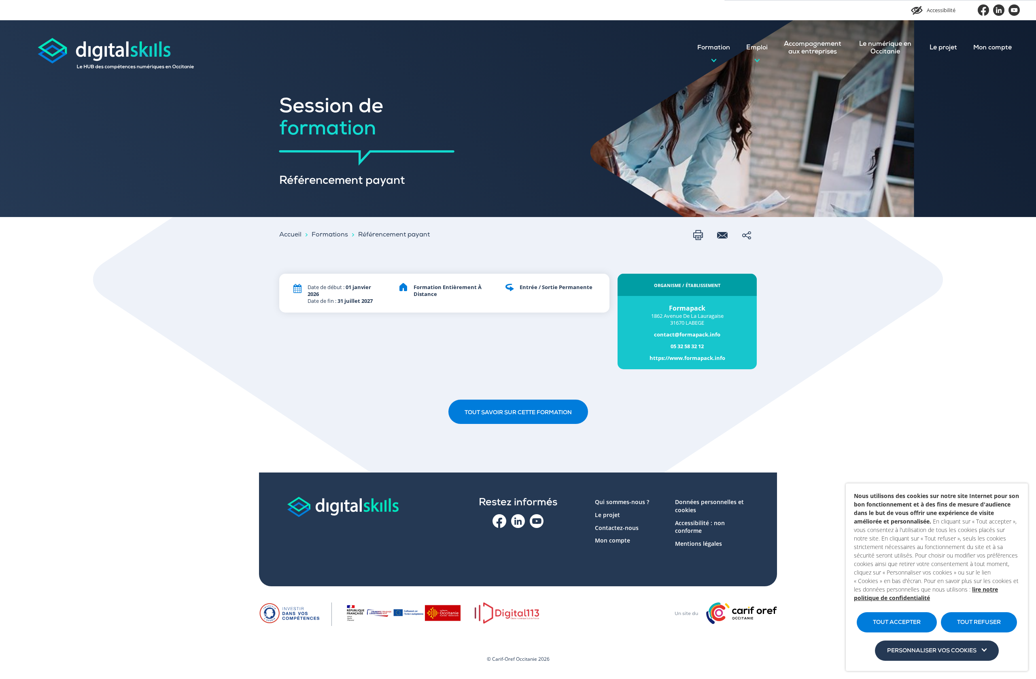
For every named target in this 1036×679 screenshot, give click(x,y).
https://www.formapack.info (687, 358)
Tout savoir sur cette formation (518, 413)
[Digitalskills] (115, 48)
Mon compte (992, 48)
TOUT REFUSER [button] (979, 623)
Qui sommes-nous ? (622, 502)
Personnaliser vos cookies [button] (932, 651)
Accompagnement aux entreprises (812, 48)
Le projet (943, 48)
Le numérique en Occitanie (885, 48)
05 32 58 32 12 (687, 346)
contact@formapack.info (687, 334)
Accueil (290, 235)
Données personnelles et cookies (709, 506)
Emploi (757, 48)
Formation (713, 48)
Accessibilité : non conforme (700, 527)
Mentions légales (698, 543)
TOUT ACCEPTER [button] (897, 623)
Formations (330, 235)
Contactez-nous (617, 528)
